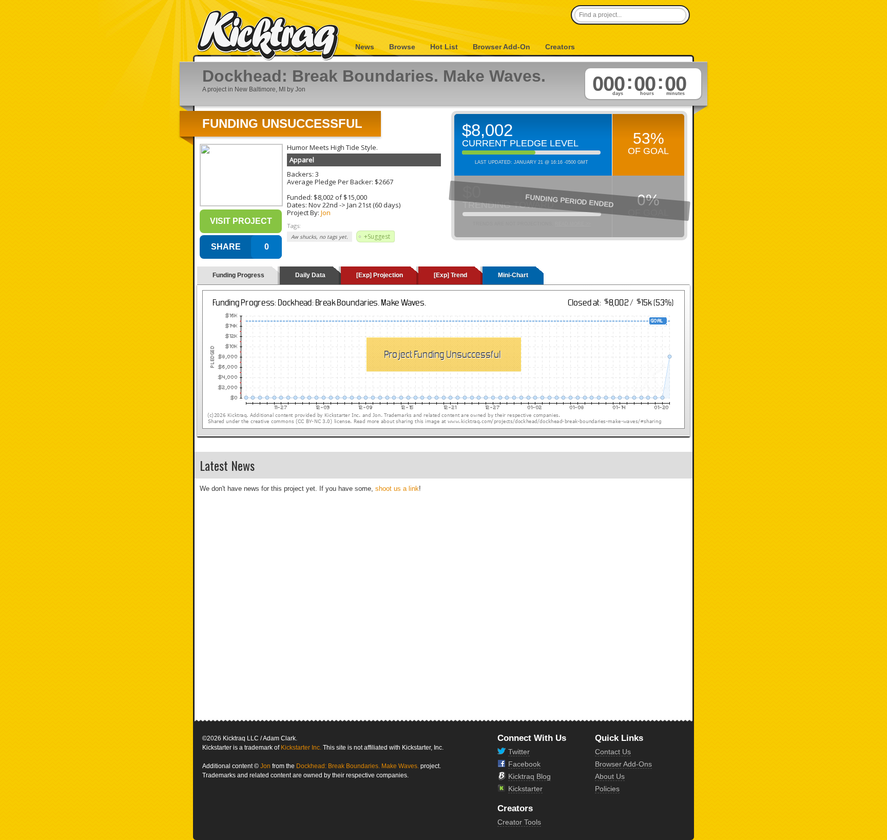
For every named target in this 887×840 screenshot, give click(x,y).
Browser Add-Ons (623, 764)
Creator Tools (519, 822)
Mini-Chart (513, 275)
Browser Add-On (501, 47)
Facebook (524, 764)
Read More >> (573, 223)
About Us (610, 776)
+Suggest (377, 236)
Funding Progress (238, 275)
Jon (326, 212)
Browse (402, 47)
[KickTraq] (268, 35)
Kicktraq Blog (529, 776)
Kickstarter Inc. (301, 747)
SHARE (226, 246)
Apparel (302, 159)
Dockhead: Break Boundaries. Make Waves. (357, 766)
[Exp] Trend (450, 275)
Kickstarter (525, 789)
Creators (560, 47)
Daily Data (310, 275)
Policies (607, 789)
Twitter (519, 752)
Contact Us (613, 752)
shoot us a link (397, 488)
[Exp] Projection (379, 275)
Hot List (444, 47)
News (364, 47)
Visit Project (241, 221)
